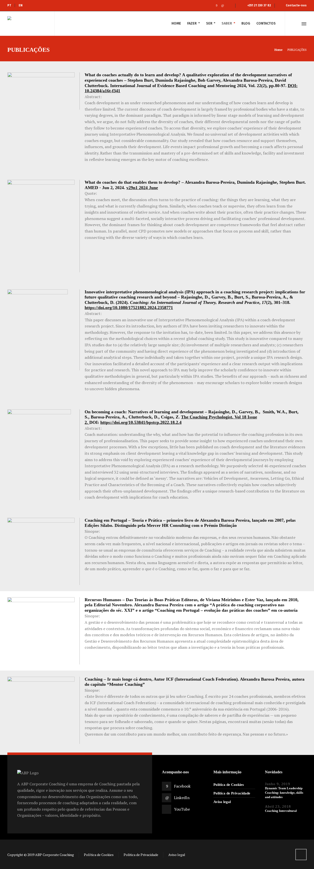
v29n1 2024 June (142, 187)
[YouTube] (229, 5)
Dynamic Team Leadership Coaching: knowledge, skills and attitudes (284, 792)
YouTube (182, 809)
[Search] (295, 24)
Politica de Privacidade (231, 793)
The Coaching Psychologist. (208, 417)
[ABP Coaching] (28, 23)
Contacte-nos (296, 5)
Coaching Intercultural (281, 811)
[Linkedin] (223, 5)
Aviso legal (222, 802)
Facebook (182, 786)
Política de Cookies (228, 785)
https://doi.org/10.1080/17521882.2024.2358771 (129, 307)
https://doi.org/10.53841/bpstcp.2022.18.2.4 (141, 422)
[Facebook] (216, 5)
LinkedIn (182, 797)
